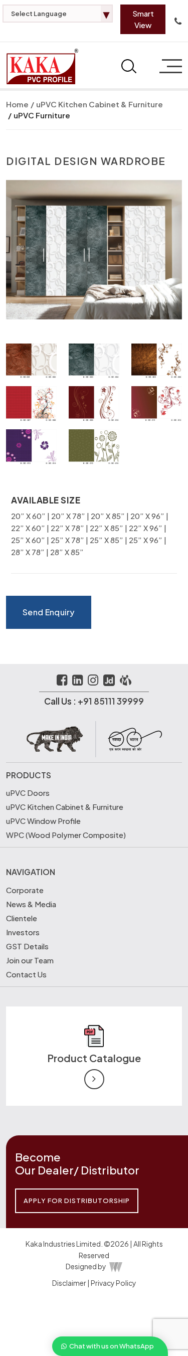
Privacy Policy (113, 1282)
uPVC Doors (28, 792)
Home (17, 104)
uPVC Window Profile (43, 820)
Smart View (143, 19)
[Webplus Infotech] (115, 1266)
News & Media (31, 904)
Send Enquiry (49, 612)
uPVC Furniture (42, 115)
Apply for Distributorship (77, 1201)
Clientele (21, 918)
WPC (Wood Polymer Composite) (66, 834)
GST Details (27, 946)
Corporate (25, 890)
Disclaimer (69, 1282)
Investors (23, 932)
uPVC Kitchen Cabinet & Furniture (99, 104)
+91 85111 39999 (111, 701)
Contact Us (26, 974)
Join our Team (30, 960)
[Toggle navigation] (168, 66)
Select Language (60, 13)
